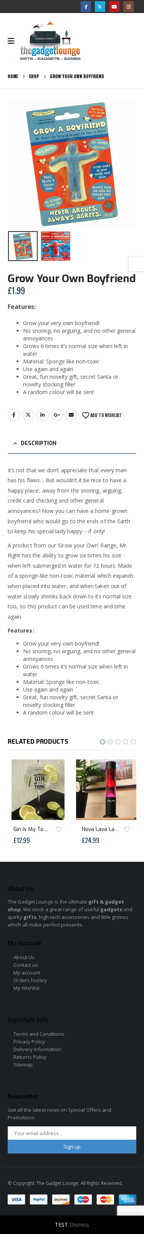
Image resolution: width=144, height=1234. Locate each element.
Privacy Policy (29, 1041)
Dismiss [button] (79, 1224)
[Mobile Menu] (14, 41)
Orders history (30, 980)
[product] (38, 789)
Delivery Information (37, 1049)
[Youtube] (114, 6)
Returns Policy (29, 1056)
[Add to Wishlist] (59, 829)
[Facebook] (86, 6)
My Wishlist (26, 987)
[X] (100, 6)
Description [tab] (38, 443)
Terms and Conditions (39, 1033)
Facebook (14, 415)
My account (26, 972)
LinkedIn (42, 415)
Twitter (28, 415)
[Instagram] (128, 6)
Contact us (25, 964)
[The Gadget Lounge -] (50, 41)
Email (71, 415)
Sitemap (23, 1064)
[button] (17, 164)
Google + (57, 415)
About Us (24, 957)
